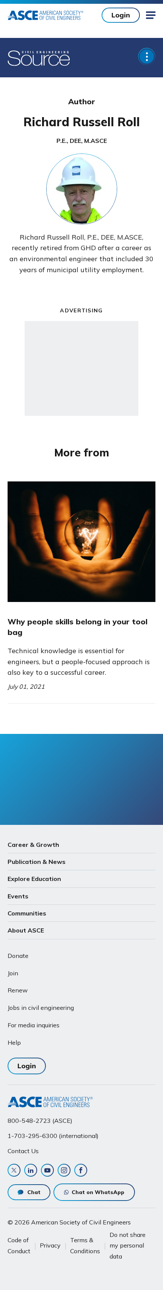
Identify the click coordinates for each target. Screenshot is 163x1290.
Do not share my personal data (128, 1245)
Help (14, 1042)
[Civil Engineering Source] (39, 57)
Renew (18, 990)
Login (120, 15)
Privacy (50, 1245)
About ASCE (26, 930)
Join (13, 973)
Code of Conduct (19, 1245)
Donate (18, 955)
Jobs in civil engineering (41, 1007)
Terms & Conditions (85, 1245)
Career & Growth (33, 844)
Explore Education (34, 878)
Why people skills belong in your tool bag (77, 627)
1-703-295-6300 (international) (53, 1136)
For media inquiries (34, 1025)
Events (18, 896)
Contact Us (23, 1151)
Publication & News (37, 861)
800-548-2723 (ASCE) (40, 1120)
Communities (27, 913)
